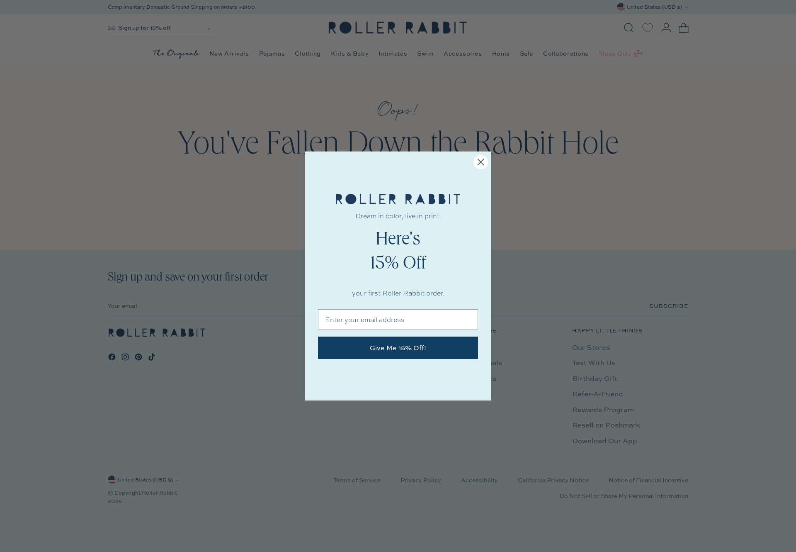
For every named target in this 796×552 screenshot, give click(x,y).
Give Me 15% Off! (398, 347)
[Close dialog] (480, 162)
